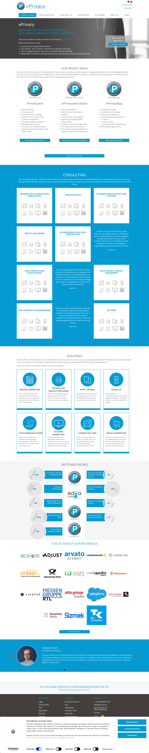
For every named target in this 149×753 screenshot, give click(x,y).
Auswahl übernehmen (132, 729)
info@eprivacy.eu (100, 705)
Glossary (42, 716)
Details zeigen (107, 749)
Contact (97, 712)
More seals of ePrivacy (74, 156)
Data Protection (46, 15)
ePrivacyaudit (127, 5)
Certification (83, 15)
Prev (13, 655)
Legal (41, 702)
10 (82, 669)
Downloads (43, 710)
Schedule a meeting (27, 15)
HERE (30, 131)
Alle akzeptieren (132, 722)
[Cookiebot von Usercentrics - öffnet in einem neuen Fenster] (13, 749)
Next (135, 655)
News (127, 15)
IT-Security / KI (66, 15)
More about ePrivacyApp (114, 140)
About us (115, 15)
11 (84, 669)
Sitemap (42, 713)
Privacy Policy (44, 705)
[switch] (59, 749)
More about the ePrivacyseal (35, 140)
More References (74, 632)
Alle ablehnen (132, 735)
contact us (66, 39)
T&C (40, 708)
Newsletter (128, 8)
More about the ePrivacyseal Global (75, 140)
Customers (100, 15)
